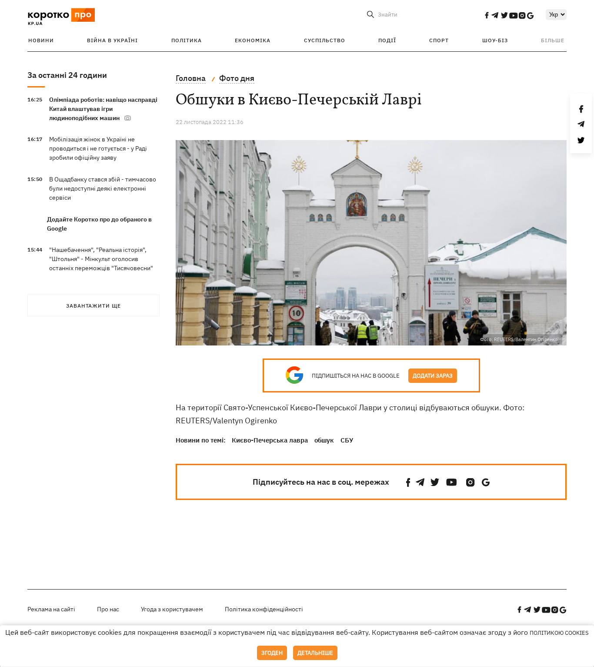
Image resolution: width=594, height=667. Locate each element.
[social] (486, 15)
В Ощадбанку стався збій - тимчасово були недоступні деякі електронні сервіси (102, 188)
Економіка (252, 40)
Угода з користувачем (172, 609)
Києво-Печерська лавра (270, 440)
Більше (552, 40)
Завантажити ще (93, 305)
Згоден (272, 653)
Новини (41, 40)
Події (387, 40)
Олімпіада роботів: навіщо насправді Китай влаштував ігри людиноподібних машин (103, 109)
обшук (324, 440)
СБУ (346, 440)
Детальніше (315, 653)
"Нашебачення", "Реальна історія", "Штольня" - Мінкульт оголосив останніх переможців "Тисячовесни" (101, 259)
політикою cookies (559, 633)
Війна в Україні (112, 40)
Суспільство (324, 40)
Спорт (439, 40)
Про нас (108, 609)
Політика (186, 40)
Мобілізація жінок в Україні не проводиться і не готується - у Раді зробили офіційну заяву (98, 148)
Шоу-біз (495, 40)
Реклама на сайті (51, 609)
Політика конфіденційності (264, 609)
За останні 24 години (67, 75)
